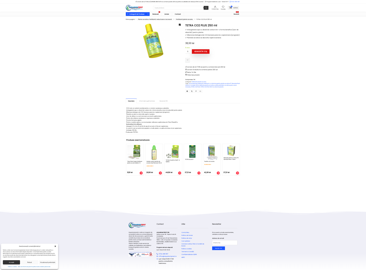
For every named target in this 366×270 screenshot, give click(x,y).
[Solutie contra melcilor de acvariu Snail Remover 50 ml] (154, 152)
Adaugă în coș (200, 51)
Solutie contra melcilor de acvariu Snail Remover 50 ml (154, 162)
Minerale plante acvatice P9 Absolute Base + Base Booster (231, 159)
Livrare (167, 14)
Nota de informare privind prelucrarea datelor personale (34, 266)
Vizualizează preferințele (47, 262)
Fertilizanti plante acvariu (184, 19)
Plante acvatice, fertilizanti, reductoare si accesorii (155, 19)
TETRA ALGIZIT (189, 159)
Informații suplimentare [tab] (147, 101)
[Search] (206, 8)
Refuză (29, 262)
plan (231, 85)
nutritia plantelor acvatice (222, 85)
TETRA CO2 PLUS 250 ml (207, 87)
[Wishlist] (223, 7)
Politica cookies (12, 266)
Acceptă (11, 262)
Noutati (236, 13)
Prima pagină (130, 19)
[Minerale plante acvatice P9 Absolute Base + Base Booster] (231, 150)
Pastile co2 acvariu (209, 161)
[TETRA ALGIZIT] (192, 151)
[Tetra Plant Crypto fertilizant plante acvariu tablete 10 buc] (134, 152)
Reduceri (156, 13)
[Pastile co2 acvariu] (211, 152)
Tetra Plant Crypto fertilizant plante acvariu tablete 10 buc (134, 163)
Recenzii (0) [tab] (164, 101)
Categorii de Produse (136, 14)
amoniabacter (193, 83)
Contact (178, 14)
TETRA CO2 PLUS (195, 87)
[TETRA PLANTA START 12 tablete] (173, 152)
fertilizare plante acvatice (206, 85)
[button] (55, 246)
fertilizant (200, 83)
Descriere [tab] (131, 101)
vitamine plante (218, 87)
